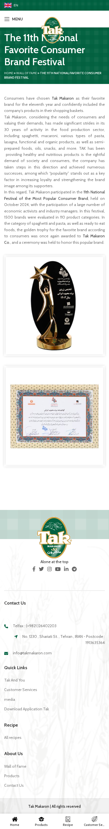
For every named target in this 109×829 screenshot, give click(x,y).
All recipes (13, 737)
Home (8, 73)
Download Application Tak (26, 708)
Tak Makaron (63, 98)
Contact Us (14, 785)
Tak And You (14, 680)
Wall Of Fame (26, 73)
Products (12, 775)
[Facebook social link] (34, 569)
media (9, 699)
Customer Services (20, 689)
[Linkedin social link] (66, 569)
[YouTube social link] (57, 569)
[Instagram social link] (49, 569)
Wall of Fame (15, 766)
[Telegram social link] (74, 569)
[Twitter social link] (41, 569)
